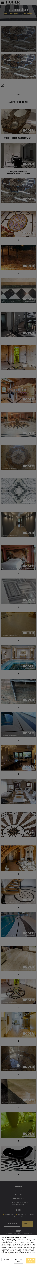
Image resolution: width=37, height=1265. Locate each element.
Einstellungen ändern (18, 1261)
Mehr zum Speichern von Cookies (13, 1254)
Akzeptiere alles (31, 1261)
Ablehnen (6, 1260)
